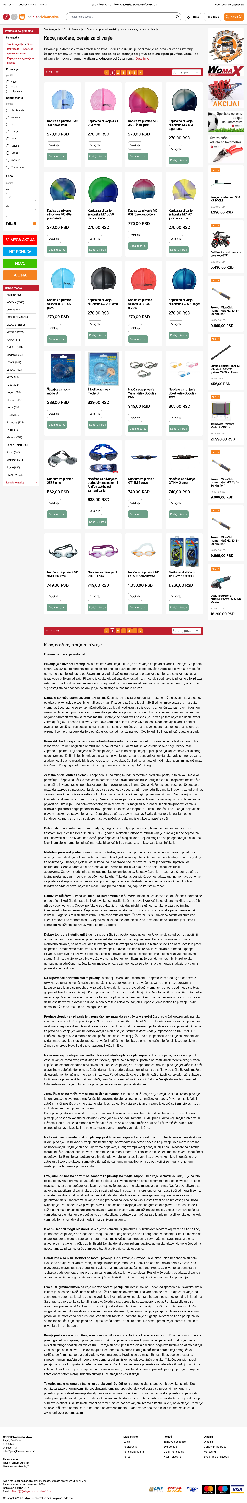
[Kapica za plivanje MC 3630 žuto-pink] (143, 100)
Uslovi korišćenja (174, 1451)
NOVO (20, 263)
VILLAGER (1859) (16, 324)
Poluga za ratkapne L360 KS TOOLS (225, 199)
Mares (14, 131)
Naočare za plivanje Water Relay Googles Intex (142, 393)
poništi (9, 75)
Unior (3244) (13, 309)
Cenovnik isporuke (215, 1446)
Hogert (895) (14, 392)
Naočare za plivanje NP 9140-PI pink (103, 574)
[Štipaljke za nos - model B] (103, 368)
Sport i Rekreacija (73, 29)
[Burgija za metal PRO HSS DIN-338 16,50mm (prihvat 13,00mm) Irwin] (221, 352)
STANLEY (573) (15, 474)
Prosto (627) (13, 467)
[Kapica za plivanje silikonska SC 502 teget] (184, 279)
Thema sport (18, 167)
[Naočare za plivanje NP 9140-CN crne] (62, 551)
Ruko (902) (13, 384)
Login (127, 1441)
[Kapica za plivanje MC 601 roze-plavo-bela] (143, 189)
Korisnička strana (26, 4)
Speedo (15, 152)
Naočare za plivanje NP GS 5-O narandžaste (143, 574)
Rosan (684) (13, 452)
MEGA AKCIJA (20, 239)
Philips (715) (13, 429)
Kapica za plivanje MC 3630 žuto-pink (142, 123)
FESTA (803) (13, 414)
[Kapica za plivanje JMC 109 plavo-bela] (62, 100)
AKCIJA (20, 275)
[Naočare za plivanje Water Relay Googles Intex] (143, 368)
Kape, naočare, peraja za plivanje (139, 29)
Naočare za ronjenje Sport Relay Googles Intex (182, 393)
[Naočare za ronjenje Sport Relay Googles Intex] (184, 368)
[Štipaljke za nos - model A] (62, 368)
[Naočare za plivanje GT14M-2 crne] (184, 458)
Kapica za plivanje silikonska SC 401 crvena (140, 304)
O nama (208, 1441)
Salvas (15, 145)
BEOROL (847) (14, 399)
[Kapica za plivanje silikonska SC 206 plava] (62, 279)
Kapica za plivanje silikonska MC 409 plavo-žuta (59, 214)
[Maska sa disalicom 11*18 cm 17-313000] (184, 551)
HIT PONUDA (20, 251)
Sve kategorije (15, 44)
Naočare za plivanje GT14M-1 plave (141, 481)
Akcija (14, 86)
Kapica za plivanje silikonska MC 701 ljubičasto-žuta (181, 214)
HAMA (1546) (14, 339)
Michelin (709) (14, 437)
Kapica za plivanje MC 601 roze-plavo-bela (142, 212)
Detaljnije (142, 58)
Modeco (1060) (15, 354)
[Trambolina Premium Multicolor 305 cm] (221, 411)
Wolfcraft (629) (15, 459)
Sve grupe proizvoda (216, 1456)
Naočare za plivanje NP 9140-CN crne (62, 574)
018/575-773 (102, 4)
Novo (14, 81)
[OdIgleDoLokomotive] (31, 17)
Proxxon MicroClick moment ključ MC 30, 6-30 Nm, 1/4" (225, 311)
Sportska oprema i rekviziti (102, 29)
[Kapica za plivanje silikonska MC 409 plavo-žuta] (62, 189)
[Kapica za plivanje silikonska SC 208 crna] (103, 279)
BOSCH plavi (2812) (17, 317)
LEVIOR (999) (14, 362)
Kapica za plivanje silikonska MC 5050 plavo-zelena (101, 214)
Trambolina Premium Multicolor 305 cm (222, 425)
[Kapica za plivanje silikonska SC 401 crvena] (143, 279)
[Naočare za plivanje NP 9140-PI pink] (103, 551)
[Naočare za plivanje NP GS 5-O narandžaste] (143, 551)
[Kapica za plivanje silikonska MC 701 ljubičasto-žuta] (184, 189)
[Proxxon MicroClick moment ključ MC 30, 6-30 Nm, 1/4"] (221, 294)
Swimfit (15, 159)
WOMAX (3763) (15, 302)
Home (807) (13, 407)
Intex (14, 124)
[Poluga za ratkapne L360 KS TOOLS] (221, 184)
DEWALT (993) (14, 369)
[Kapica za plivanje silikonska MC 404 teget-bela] (184, 100)
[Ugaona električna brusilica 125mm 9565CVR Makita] (221, 582)
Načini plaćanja (172, 1456)
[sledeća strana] (140, 72)
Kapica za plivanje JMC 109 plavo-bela (62, 123)
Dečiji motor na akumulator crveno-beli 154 (226, 254)
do (7, 206)
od (7, 189)
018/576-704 (117, 4)
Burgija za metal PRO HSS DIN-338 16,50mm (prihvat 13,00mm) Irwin (225, 369)
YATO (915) (13, 377)
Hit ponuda (17, 91)
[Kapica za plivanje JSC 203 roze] (103, 100)
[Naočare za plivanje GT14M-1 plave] (143, 458)
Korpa (127, 1456)
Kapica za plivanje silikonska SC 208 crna (103, 302)
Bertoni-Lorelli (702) (17, 444)
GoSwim (16, 117)
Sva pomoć (170, 1446)
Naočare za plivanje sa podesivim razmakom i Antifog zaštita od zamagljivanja (103, 484)
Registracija (130, 1446)
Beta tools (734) (15, 422)
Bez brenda (17, 110)
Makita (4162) (14, 294)
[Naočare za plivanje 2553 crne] (62, 458)
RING (14, 138)
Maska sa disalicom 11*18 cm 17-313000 (182, 574)
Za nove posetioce (175, 1441)
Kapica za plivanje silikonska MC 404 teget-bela (181, 125)
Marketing (8, 4)
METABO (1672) (15, 332)
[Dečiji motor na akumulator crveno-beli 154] (221, 239)
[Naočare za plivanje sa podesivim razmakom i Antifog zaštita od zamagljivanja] (103, 458)
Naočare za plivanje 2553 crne (60, 481)
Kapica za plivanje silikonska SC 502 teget (184, 302)
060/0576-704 (148, 4)
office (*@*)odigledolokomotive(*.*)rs (30, 1491)
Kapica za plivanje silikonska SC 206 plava (59, 304)
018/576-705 (132, 4)
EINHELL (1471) (15, 347)
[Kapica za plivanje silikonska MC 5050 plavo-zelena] (103, 189)
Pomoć (43, 4)
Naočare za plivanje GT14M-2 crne (182, 481)
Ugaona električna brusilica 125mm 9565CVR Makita (226, 599)
